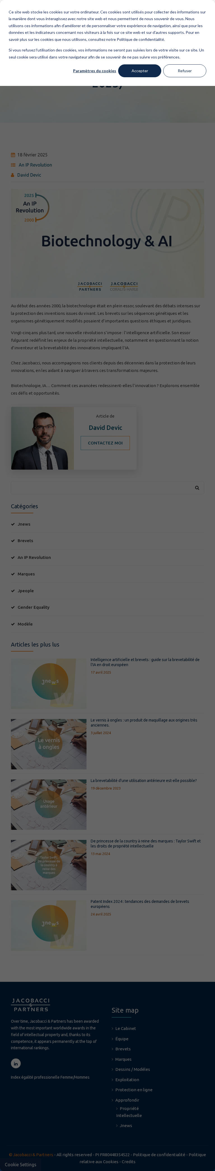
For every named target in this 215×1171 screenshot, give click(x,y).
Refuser (185, 70)
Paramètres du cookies (94, 70)
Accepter (140, 70)
